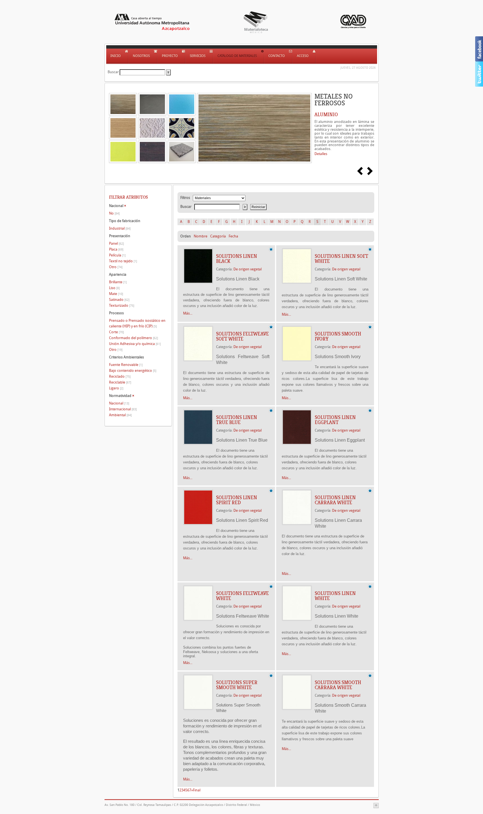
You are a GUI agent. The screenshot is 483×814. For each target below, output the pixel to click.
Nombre (200, 236)
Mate (116, 294)
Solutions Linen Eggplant (335, 419)
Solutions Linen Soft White (341, 258)
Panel (116, 243)
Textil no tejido (123, 261)
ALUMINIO (326, 114)
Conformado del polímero (133, 338)
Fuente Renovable (126, 365)
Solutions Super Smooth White (236, 685)
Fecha (233, 236)
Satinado (119, 299)
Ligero (116, 388)
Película (117, 255)
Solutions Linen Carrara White (335, 500)
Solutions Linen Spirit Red (236, 500)
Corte (116, 332)
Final (196, 790)
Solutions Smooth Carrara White (338, 685)
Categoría (218, 236)
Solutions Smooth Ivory (338, 336)
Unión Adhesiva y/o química (135, 344)
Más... (187, 313)
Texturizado (121, 305)
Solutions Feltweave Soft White (242, 336)
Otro (115, 267)
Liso (114, 288)
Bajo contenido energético (132, 370)
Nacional (119, 403)
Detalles (320, 154)
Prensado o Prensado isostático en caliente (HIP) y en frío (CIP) (137, 323)
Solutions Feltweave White (242, 595)
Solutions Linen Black (236, 258)
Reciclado (120, 376)
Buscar (113, 72)
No (114, 213)
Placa (116, 249)
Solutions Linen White (335, 595)
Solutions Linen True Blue (236, 419)
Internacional (123, 409)
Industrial (120, 228)
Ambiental (120, 415)
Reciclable (120, 382)
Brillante (118, 282)
